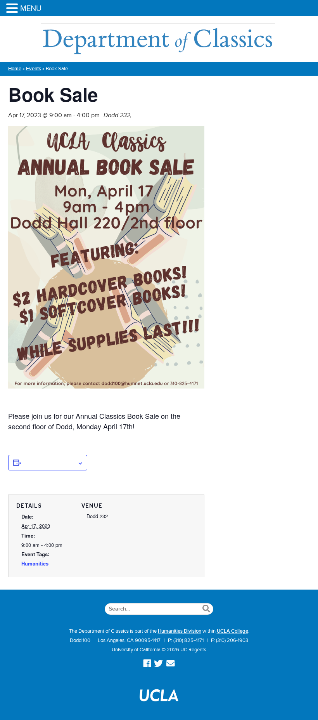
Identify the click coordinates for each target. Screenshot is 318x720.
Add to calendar (49, 463)
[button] (13, 9)
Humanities (34, 563)
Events (33, 68)
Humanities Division (179, 631)
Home (14, 68)
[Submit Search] (206, 609)
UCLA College (232, 631)
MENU (30, 8)
